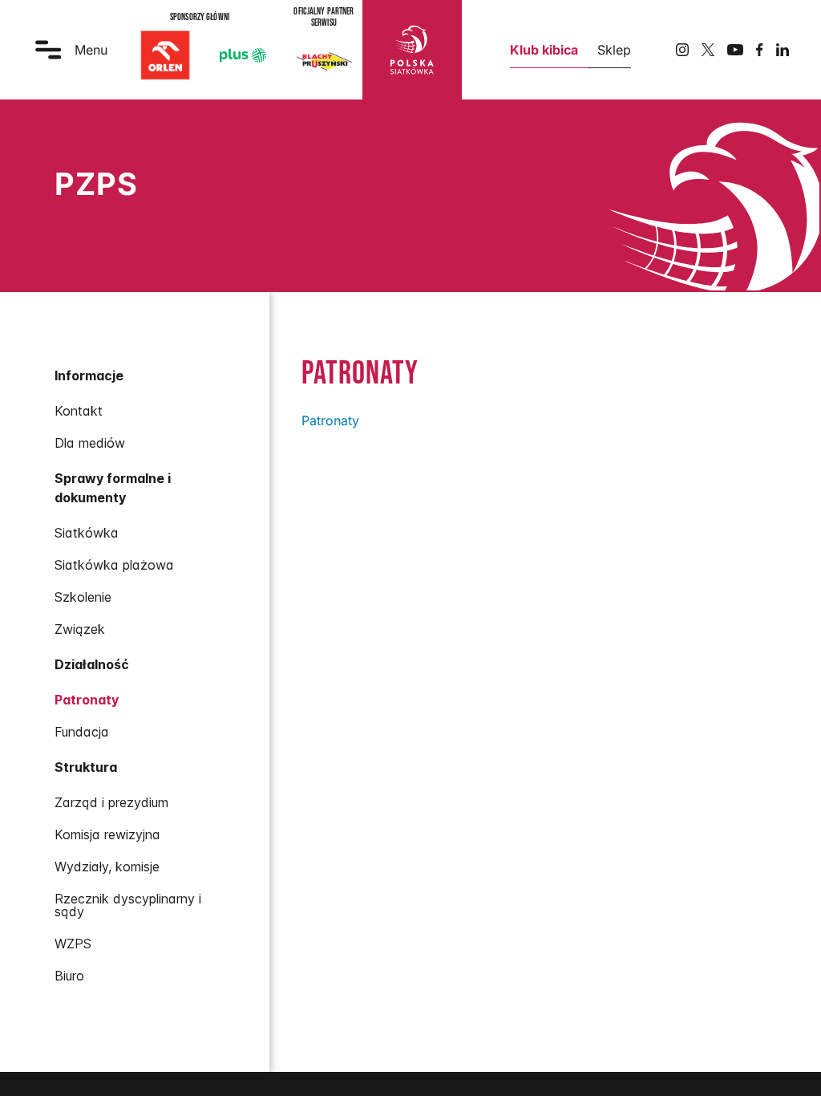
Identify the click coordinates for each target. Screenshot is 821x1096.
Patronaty (330, 420)
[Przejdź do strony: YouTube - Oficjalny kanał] (735, 50)
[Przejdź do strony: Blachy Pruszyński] (324, 61)
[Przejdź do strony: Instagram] (682, 49)
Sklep (614, 50)
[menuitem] (134, 411)
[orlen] (165, 55)
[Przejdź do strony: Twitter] (708, 49)
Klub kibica (544, 50)
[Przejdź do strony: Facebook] (759, 49)
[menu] (134, 674)
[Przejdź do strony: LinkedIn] (782, 49)
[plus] (243, 55)
